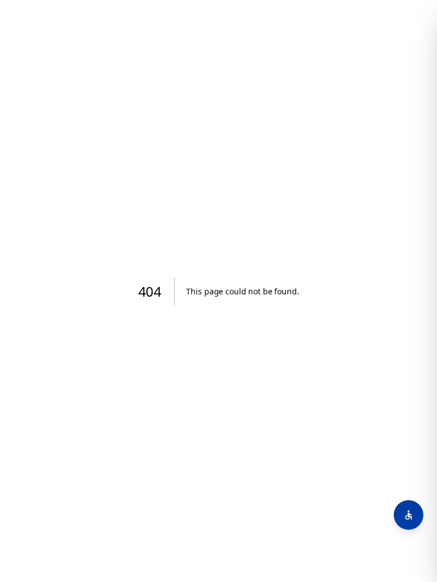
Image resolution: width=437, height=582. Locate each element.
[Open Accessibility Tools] (408, 515)
